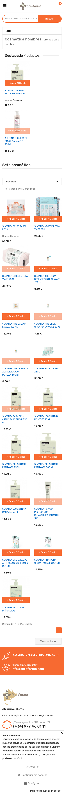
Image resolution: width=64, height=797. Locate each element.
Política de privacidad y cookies (46, 791)
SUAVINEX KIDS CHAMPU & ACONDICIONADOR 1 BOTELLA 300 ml (15, 371)
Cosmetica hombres (23, 39)
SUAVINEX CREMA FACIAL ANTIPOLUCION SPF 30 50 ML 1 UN (15, 563)
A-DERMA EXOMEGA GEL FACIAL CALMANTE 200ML (17, 141)
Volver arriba (48, 641)
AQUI (19, 758)
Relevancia (32, 182)
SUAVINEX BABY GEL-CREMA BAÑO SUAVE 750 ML (14, 419)
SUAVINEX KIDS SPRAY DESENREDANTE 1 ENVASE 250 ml (47, 279)
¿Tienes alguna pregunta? (25, 665)
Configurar (32, 783)
